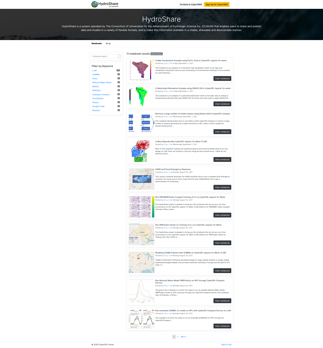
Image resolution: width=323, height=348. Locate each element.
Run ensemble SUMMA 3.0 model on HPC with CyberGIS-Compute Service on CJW (193, 310)
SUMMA (105, 74)
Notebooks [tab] (97, 43)
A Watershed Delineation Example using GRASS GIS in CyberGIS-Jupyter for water (193, 88)
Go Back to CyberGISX (191, 4)
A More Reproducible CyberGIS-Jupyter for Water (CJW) (181, 141)
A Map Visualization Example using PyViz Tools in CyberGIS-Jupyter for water (191, 60)
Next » (183, 336)
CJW (105, 70)
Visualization (105, 98)
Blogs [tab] (108, 43)
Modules (105, 110)
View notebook (222, 78)
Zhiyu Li (167, 63)
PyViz (105, 78)
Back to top (227, 344)
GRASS (105, 86)
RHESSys (105, 90)
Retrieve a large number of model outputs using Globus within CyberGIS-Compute (192, 113)
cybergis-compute (105, 94)
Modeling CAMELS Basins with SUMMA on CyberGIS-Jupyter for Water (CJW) (190, 252)
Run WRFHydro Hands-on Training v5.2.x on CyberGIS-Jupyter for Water (188, 225)
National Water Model (105, 82)
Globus (105, 102)
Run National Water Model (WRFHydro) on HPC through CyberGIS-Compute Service (189, 281)
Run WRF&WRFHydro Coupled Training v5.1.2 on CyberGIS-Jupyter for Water (190, 197)
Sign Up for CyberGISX (217, 4)
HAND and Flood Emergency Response (173, 169)
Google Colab (105, 106)
